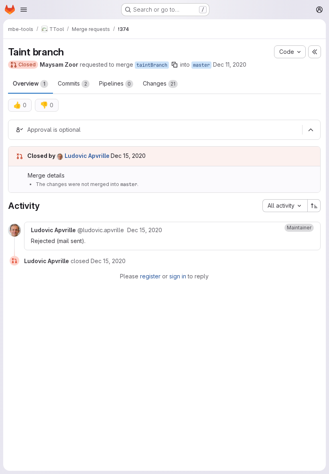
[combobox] (284, 205)
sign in (177, 276)
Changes (159, 83)
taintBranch (151, 65)
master (201, 65)
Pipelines (115, 83)
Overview (29, 83)
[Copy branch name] (174, 64)
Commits (72, 83)
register (150, 276)
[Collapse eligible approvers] (310, 130)
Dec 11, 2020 (229, 64)
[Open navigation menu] (23, 9)
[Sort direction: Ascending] (314, 205)
